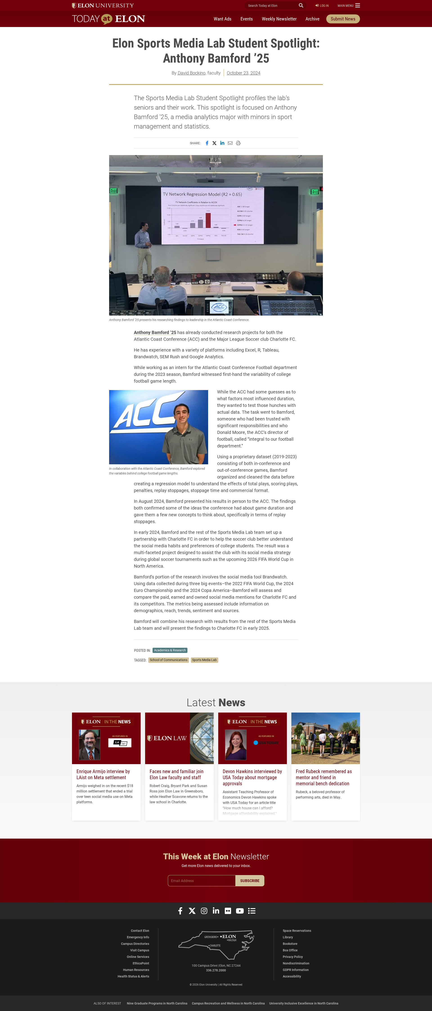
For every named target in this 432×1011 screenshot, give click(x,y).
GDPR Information (296, 970)
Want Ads (223, 19)
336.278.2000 (216, 970)
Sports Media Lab (204, 660)
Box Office (290, 950)
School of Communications (168, 660)
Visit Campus (139, 950)
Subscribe (249, 880)
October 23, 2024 (243, 73)
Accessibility (292, 976)
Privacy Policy (293, 957)
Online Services (138, 957)
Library (288, 937)
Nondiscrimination (296, 963)
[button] (349, 5)
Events (247, 19)
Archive (313, 19)
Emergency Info (138, 937)
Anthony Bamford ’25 (155, 332)
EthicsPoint (141, 963)
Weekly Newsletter (279, 19)
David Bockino (191, 73)
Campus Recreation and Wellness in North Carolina (228, 1003)
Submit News (343, 19)
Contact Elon (140, 930)
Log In (324, 5)
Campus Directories (135, 943)
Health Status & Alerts (133, 976)
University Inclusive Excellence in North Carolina (303, 1003)
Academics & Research (170, 650)
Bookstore (290, 943)
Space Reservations (297, 930)
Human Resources (136, 970)
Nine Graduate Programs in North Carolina (157, 1003)
